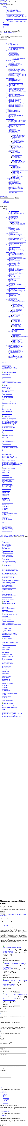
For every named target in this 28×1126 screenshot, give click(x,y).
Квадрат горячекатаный (14, 80)
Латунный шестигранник (18, 162)
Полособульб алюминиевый (18, 135)
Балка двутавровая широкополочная (17, 91)
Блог (4, 26)
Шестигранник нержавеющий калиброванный (16, 192)
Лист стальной (9, 66)
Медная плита (15, 166)
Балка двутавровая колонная (16, 86)
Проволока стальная (11, 98)
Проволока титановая (17, 147)
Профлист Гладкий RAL (15, 110)
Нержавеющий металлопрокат (13, 178)
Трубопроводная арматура (12, 50)
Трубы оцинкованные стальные (16, 47)
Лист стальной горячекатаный (16, 68)
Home (1, 535)
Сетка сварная (12, 114)
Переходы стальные (13, 53)
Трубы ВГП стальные (14, 44)
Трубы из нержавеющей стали (16, 184)
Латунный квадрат (16, 157)
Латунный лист (16, 158)
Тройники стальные (14, 54)
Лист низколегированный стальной (17, 75)
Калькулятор (6, 25)
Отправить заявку (13, 32)
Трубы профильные (13, 45)
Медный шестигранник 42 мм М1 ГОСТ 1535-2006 (15, 980)
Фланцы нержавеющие (14, 55)
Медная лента (15, 177)
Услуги (4, 6)
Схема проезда (11, 723)
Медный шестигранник (17, 176)
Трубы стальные (10, 43)
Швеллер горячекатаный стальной (17, 124)
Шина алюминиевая (17, 143)
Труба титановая (16, 148)
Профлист (8, 109)
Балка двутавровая (10, 85)
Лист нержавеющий (14, 181)
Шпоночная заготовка (14, 96)
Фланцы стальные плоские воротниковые (18, 59)
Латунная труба (16, 156)
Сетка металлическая (11, 112)
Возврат (17, 723)
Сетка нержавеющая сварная (16, 188)
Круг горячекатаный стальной (16, 83)
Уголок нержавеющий (14, 186)
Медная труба (15, 168)
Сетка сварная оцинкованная (16, 115)
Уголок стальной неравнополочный (17, 120)
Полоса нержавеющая (14, 182)
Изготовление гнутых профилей (13, 11)
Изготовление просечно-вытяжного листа (16, 12)
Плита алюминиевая (17, 142)
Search (17, 197)
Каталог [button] (5, 42)
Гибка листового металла (12, 9)
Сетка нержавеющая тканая (15, 189)
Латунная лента (16, 163)
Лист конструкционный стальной (17, 70)
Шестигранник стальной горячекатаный (15, 128)
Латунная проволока (17, 155)
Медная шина (15, 171)
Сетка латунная (16, 152)
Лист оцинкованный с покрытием (17, 76)
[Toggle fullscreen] (3, 1124)
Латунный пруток (16, 160)
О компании (6, 24)
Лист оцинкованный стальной (16, 71)
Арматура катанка (13, 65)
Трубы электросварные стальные (16, 48)
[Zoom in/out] (5, 1124)
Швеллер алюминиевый (18, 141)
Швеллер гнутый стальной (15, 125)
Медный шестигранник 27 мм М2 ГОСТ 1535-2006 (15, 994)
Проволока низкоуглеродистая (16, 105)
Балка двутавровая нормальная (16, 88)
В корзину (17, 960)
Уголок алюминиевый (17, 140)
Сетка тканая (12, 116)
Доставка (2, 723)
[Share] (2, 1124)
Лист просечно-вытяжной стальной (17, 74)
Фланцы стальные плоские (18, 57)
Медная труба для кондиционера (20, 170)
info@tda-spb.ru (3, 3)
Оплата (6, 723)
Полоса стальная (10, 93)
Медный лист (15, 173)
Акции (4, 22)
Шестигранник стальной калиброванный (15, 131)
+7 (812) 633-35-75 (4, 32)
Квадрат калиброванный (15, 79)
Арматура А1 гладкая (14, 61)
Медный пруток (16, 175)
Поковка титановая (16, 146)
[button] (6, 4)
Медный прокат (13, 165)
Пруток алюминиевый (17, 137)
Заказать (3, 913)
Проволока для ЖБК (14, 101)
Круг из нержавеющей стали (16, 179)
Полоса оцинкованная (14, 94)
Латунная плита (16, 153)
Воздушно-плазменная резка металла (15, 7)
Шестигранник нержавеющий (16, 187)
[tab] (15, 925)
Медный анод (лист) (17, 172)
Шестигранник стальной (12, 126)
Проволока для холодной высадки (17, 102)
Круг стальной (9, 81)
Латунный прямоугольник (18, 161)
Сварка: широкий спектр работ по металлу (16, 21)
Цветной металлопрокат (12, 132)
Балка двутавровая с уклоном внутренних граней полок (16, 90)
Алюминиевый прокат (14, 134)
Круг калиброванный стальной (16, 84)
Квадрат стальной (10, 78)
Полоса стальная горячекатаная (16, 95)
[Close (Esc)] (0, 1124)
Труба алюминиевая (17, 138)
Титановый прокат (13, 145)
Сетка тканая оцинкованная (15, 117)
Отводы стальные (13, 52)
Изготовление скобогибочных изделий (15, 14)
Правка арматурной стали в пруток (14, 15)
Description (5, 925)
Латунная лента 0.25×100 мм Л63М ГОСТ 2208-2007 (15, 963)
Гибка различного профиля (12, 10)
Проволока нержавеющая (15, 104)
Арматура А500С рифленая (15, 64)
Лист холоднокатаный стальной (16, 69)
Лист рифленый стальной (15, 73)
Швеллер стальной (10, 122)
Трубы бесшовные (13, 49)
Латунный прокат (13, 151)
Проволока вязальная (14, 100)
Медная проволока (16, 167)
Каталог (5, 535)
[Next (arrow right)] (2, 1125)
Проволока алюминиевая (15, 99)
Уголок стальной (10, 119)
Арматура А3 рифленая (14, 63)
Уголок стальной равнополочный (17, 121)
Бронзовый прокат (13, 150)
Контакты (5, 27)
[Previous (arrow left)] (0, 1125)
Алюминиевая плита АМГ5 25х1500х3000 (13, 947)
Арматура (8, 60)
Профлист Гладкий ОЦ (14, 111)
